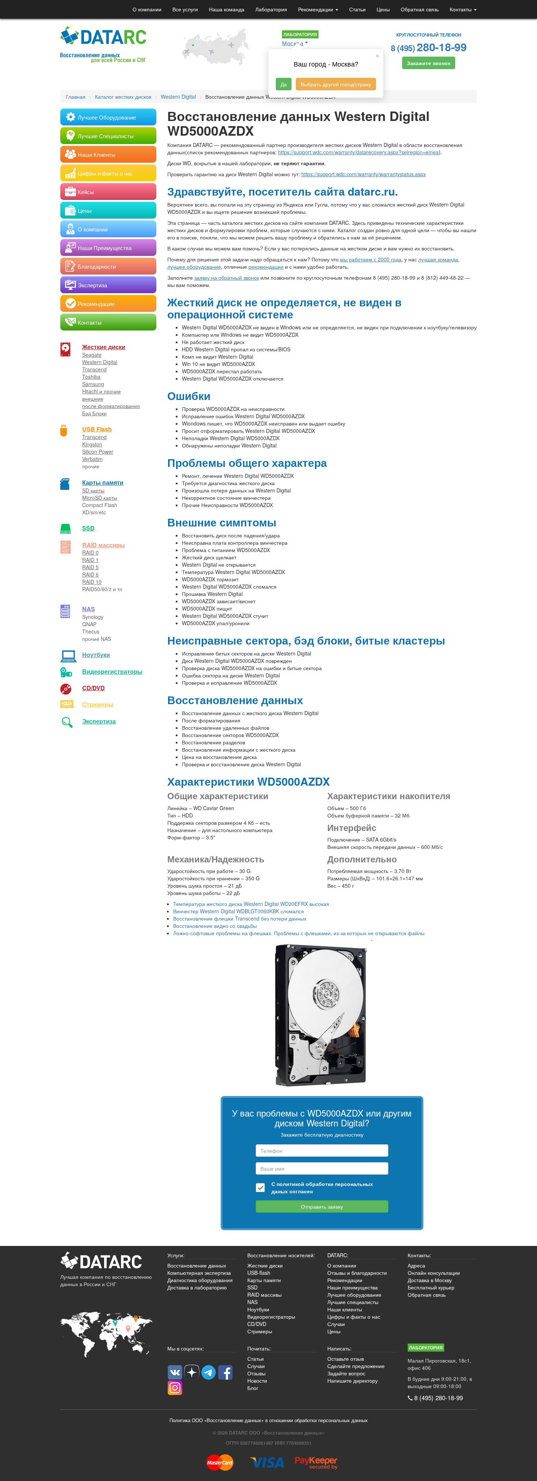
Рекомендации (316, 9)
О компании (147, 9)
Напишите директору (352, 1380)
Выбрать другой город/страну (336, 84)
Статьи (357, 9)
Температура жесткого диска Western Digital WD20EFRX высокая (251, 903)
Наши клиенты (344, 1309)
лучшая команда (438, 259)
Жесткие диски (103, 347)
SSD (88, 528)
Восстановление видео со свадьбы (215, 925)
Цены (383, 9)
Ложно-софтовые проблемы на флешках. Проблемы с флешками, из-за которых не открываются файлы (298, 933)
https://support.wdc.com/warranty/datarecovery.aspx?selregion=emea (358, 152)
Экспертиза (99, 721)
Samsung (93, 384)
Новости (257, 1380)
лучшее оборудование (194, 266)
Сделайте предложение (356, 1365)
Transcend (94, 369)
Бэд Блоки (94, 413)
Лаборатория (271, 9)
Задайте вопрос (346, 1373)
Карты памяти (102, 482)
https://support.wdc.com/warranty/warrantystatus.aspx (363, 174)
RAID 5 (90, 567)
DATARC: (338, 1255)
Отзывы (256, 1373)
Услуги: (175, 1255)
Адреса (416, 1265)
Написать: (339, 1348)
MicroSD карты (99, 497)
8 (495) (429, 46)
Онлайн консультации (434, 1272)
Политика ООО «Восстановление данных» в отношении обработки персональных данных (269, 1420)
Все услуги (185, 9)
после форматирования (111, 405)
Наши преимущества (352, 1287)
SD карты (93, 490)
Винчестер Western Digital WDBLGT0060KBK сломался (238, 911)
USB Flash (97, 429)
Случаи (336, 1323)
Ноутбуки (96, 654)
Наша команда (226, 9)
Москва (292, 43)
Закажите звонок (428, 63)
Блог (252, 1387)
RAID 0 (90, 552)
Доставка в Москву (430, 1280)
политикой (290, 1183)
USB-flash (258, 1272)
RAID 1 (90, 559)
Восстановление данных (196, 1265)
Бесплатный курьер (431, 1287)
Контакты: (419, 1255)
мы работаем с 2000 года (370, 259)
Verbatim (92, 458)
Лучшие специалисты (352, 1302)
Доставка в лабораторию (197, 1287)
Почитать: (259, 1348)
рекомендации (265, 266)
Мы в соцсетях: (185, 1348)
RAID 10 (92, 581)
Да (284, 84)
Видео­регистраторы (112, 671)
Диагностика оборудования (200, 1280)
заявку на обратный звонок (226, 277)
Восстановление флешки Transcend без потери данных (239, 918)
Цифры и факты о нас (353, 1316)
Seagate (92, 354)
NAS (88, 609)
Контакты (461, 9)
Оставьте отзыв (345, 1358)
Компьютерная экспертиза (199, 1272)
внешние (92, 398)
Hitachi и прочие (101, 391)
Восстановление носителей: (281, 1255)
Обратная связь (420, 9)
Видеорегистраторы (271, 1316)
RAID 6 (90, 574)
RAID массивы (103, 545)
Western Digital (99, 362)
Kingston (92, 444)
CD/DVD (93, 688)
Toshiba (91, 376)
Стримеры (97, 704)
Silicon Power (97, 451)
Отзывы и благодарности (357, 1272)
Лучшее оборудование (354, 1294)
